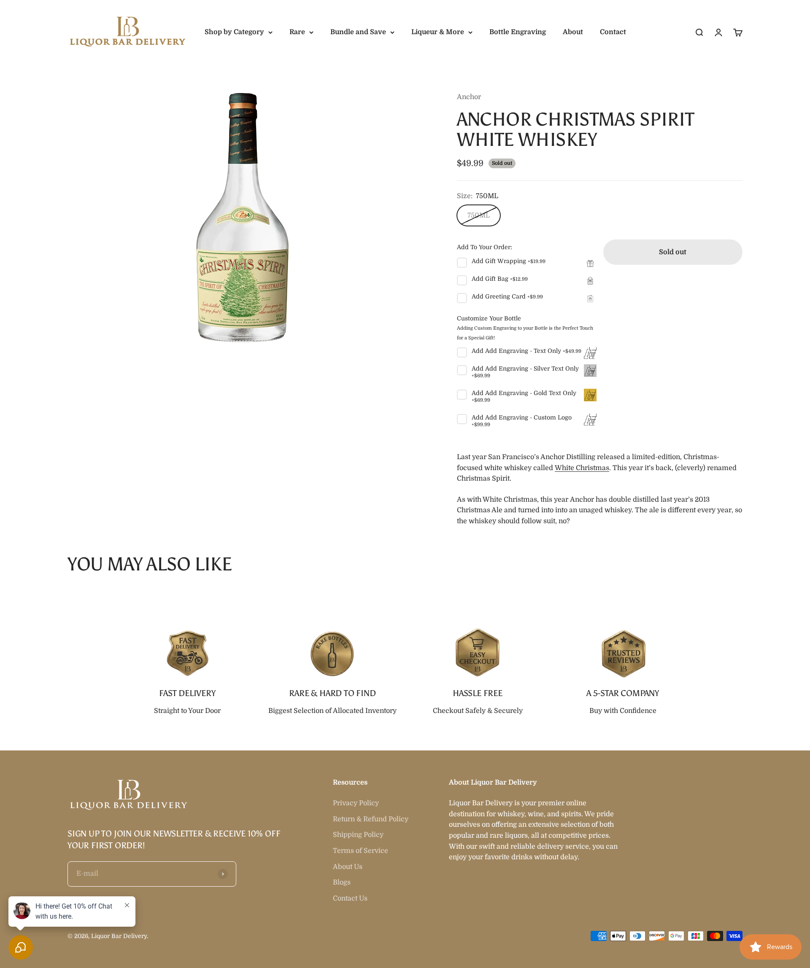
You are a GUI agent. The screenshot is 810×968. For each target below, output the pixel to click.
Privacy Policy (356, 803)
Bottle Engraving (517, 32)
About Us (347, 867)
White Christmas (582, 468)
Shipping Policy (358, 835)
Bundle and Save (358, 32)
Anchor (469, 97)
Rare (297, 32)
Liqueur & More (437, 32)
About (573, 32)
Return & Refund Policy (370, 819)
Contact (613, 32)
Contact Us (350, 898)
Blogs (342, 882)
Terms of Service (360, 851)
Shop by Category (234, 32)
